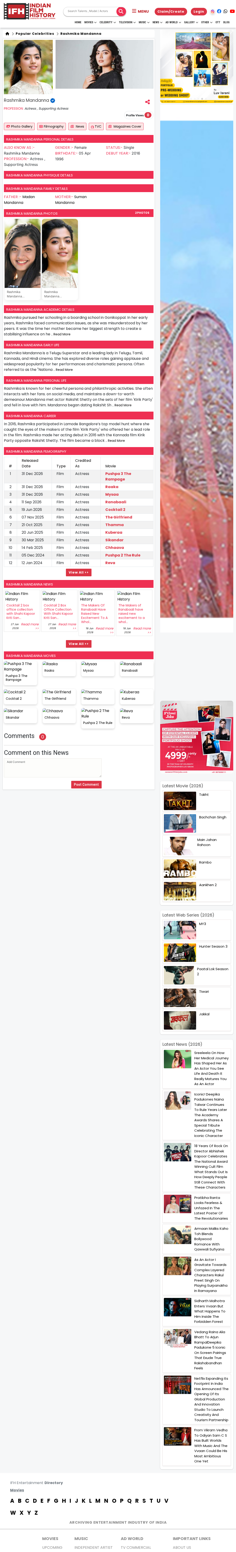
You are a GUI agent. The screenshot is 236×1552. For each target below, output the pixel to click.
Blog (226, 22)
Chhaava (114, 547)
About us (182, 1547)
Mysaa (112, 494)
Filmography (54, 126)
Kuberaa (113, 532)
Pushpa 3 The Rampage (118, 476)
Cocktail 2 (115, 509)
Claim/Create (170, 11)
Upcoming (52, 1547)
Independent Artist (93, 1547)
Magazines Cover (127, 126)
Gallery (189, 22)
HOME (78, 22)
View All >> (79, 572)
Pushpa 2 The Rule (122, 555)
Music (142, 22)
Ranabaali (115, 502)
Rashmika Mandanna (80, 33)
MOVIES (50, 1538)
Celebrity (106, 22)
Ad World (171, 22)
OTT (217, 22)
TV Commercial (136, 1547)
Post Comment (86, 784)
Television (125, 22)
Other (205, 22)
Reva (110, 562)
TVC (97, 126)
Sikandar (114, 540)
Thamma (114, 524)
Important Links (192, 1538)
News (156, 22)
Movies (88, 22)
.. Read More (61, 334)
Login (199, 11)
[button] (140, 11)
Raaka (111, 486)
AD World (132, 1538)
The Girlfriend (118, 517)
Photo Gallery (21, 126)
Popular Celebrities (34, 33)
